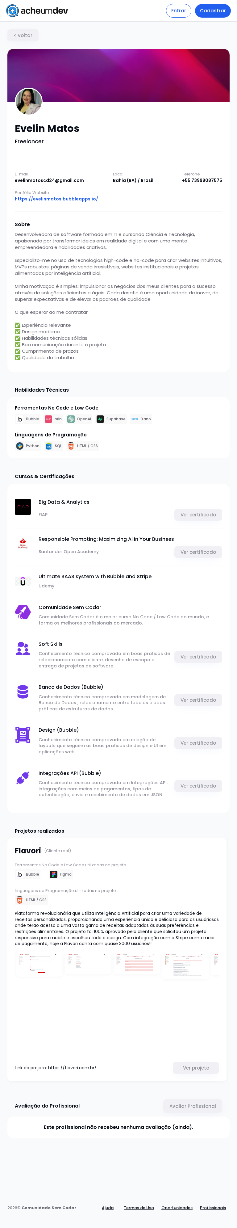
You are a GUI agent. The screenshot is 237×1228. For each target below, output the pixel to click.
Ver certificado (198, 514)
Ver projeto (196, 1068)
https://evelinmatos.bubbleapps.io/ (56, 199)
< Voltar (23, 35)
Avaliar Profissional (192, 1106)
